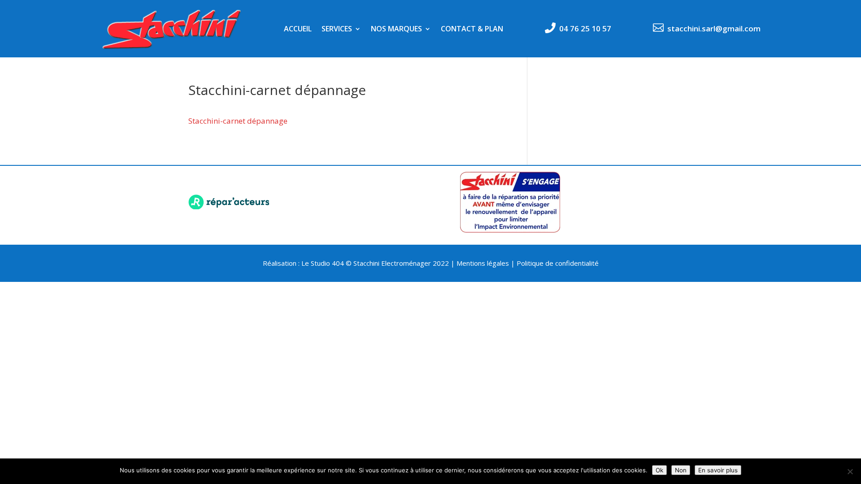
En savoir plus (718, 470)
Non (681, 470)
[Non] (849, 471)
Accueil (298, 30)
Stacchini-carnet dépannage (237, 121)
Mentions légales (483, 263)
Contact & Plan (472, 30)
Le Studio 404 (323, 263)
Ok (659, 470)
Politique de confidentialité (558, 263)
